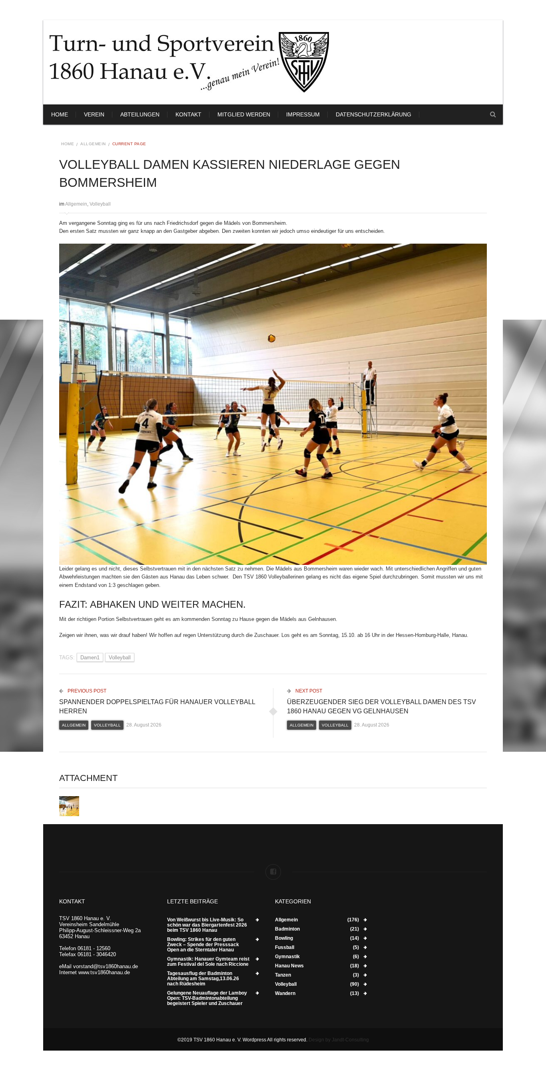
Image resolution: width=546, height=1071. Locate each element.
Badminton (287, 929)
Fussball (284, 947)
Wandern (285, 993)
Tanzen (283, 975)
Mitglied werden (243, 114)
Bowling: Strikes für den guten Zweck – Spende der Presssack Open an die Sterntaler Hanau (203, 945)
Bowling (284, 938)
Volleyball (100, 204)
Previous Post (86, 691)
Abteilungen (139, 114)
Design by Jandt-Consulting (339, 1040)
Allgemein (93, 144)
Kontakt (188, 114)
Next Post (308, 691)
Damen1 (90, 658)
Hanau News (289, 966)
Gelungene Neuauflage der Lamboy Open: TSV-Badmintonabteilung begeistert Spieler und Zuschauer (207, 998)
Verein (94, 114)
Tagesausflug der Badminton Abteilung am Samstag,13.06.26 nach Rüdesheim (203, 979)
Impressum (303, 114)
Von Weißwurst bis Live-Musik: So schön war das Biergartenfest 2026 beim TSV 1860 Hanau (207, 925)
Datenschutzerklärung (373, 114)
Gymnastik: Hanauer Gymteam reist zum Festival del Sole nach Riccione (208, 962)
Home (59, 114)
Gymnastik (287, 956)
